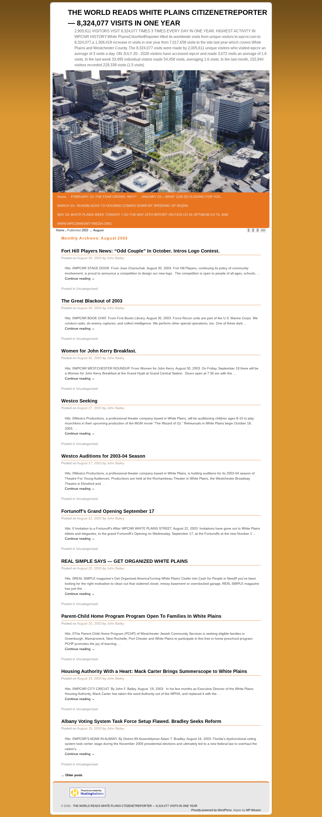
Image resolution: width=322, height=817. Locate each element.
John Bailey (115, 258)
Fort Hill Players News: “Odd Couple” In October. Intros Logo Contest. (140, 250)
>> (263, 230)
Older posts (71, 775)
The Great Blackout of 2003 (91, 300)
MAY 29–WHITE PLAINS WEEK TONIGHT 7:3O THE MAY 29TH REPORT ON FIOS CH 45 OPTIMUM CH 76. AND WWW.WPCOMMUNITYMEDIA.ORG (142, 219)
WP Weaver (253, 810)
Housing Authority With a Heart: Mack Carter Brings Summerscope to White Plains (154, 671)
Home (61, 197)
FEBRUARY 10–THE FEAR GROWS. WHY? (103, 197)
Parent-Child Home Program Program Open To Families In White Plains (141, 616)
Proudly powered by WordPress (211, 810)
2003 (85, 230)
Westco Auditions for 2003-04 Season (103, 456)
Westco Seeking (79, 400)
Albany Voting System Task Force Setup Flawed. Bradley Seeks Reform (141, 721)
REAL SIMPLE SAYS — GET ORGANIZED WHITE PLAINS (124, 561)
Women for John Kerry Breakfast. (98, 350)
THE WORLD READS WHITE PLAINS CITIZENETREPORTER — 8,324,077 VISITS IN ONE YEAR (135, 806)
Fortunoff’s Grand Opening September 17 (107, 511)
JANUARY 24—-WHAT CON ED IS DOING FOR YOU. (181, 197)
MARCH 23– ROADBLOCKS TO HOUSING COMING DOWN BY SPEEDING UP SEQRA (122, 205)
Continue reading (80, 278)
